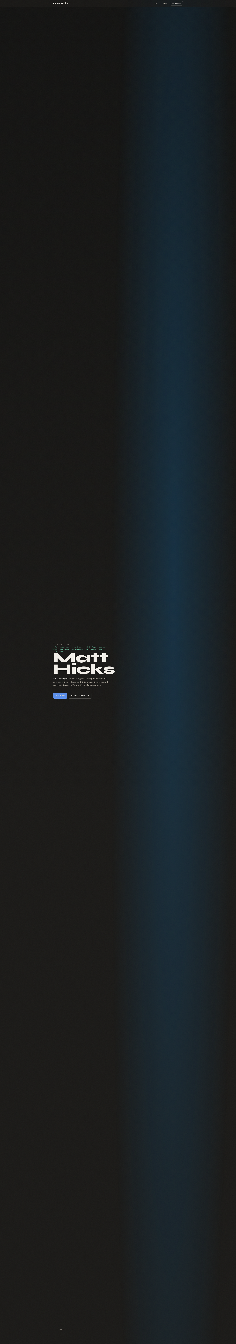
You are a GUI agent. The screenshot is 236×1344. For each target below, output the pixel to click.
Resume (175, 3)
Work (157, 3)
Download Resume (78, 696)
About (165, 3)
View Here (59, 651)
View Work (60, 696)
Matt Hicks (60, 3)
